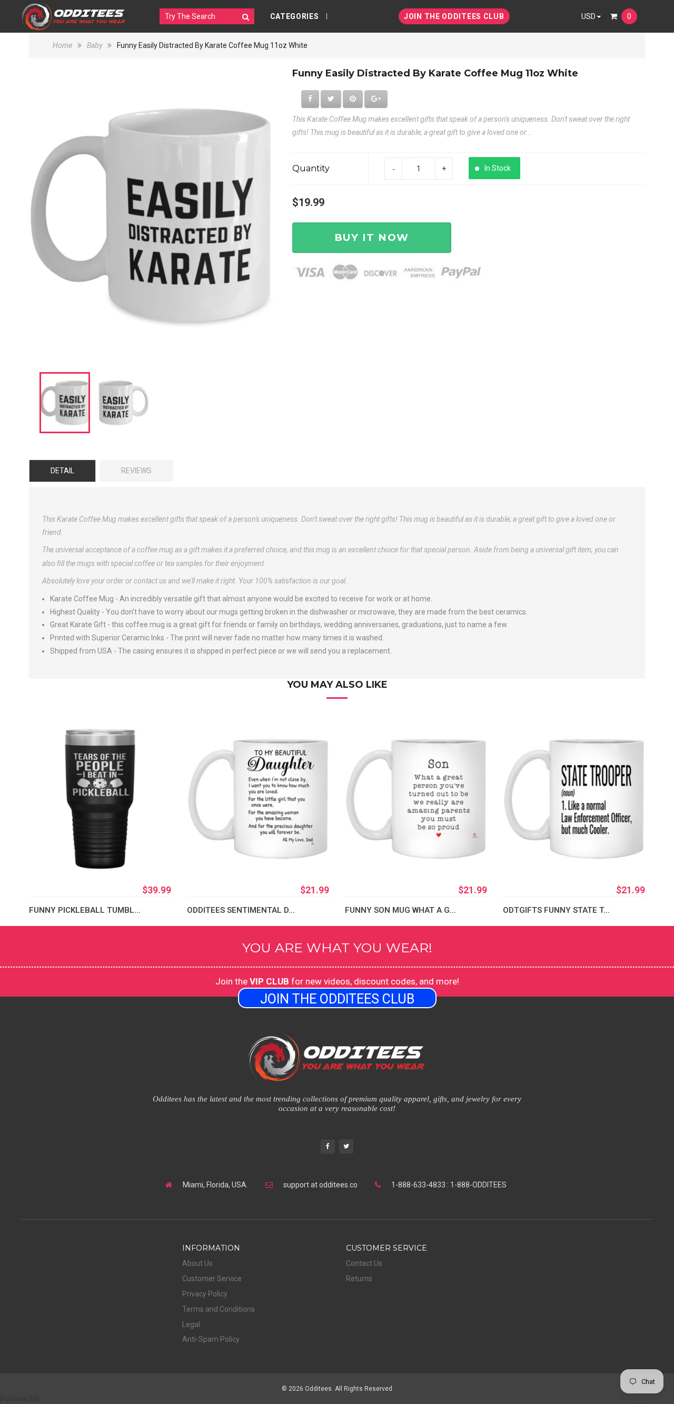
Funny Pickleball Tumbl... (85, 910)
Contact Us (364, 1263)
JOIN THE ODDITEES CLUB (454, 16)
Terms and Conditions (218, 1309)
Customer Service (212, 1278)
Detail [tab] (62, 470)
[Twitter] (346, 1147)
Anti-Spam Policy (211, 1339)
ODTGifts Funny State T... (556, 910)
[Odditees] (73, 16)
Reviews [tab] (136, 470)
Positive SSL (20, 1399)
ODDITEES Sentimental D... (241, 910)
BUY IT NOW (371, 237)
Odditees (318, 1388)
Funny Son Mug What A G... (400, 910)
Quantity (311, 168)
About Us (197, 1263)
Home (63, 45)
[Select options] (52, 854)
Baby (94, 45)
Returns (359, 1278)
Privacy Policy (204, 1294)
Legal (191, 1324)
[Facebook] (328, 1147)
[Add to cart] (210, 854)
